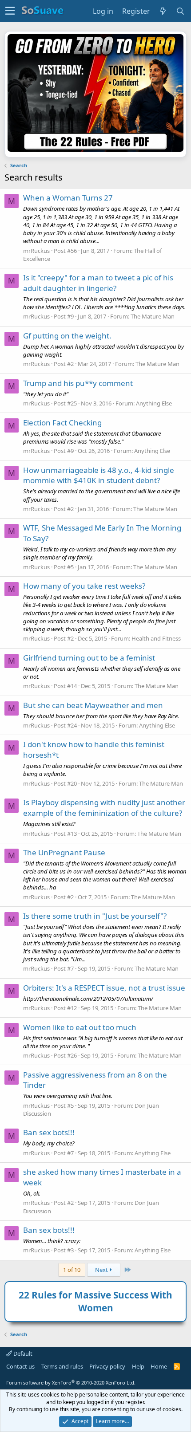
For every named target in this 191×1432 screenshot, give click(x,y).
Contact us (20, 1366)
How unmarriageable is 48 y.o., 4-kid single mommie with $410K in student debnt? (98, 475)
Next (102, 1270)
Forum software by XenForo (70, 1382)
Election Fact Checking (62, 422)
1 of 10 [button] (71, 1270)
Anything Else (154, 403)
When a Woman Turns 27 (68, 198)
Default (22, 1353)
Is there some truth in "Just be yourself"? (95, 916)
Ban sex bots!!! (49, 1132)
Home (159, 1366)
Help (138, 1366)
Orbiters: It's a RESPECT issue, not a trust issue (104, 988)
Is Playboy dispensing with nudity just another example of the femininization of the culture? (104, 807)
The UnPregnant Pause (64, 852)
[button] (10, 11)
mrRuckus (36, 251)
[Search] (180, 11)
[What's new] (163, 11)
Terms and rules (62, 1366)
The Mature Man (153, 316)
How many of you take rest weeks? (84, 586)
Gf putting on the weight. (67, 335)
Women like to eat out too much (79, 1027)
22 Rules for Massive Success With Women (95, 1301)
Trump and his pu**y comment (78, 383)
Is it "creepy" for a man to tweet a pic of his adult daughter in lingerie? (98, 282)
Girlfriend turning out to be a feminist (89, 658)
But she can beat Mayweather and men (93, 705)
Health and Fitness (156, 638)
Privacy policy (107, 1366)
